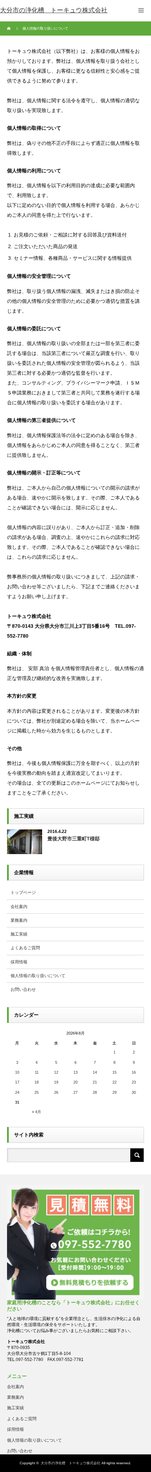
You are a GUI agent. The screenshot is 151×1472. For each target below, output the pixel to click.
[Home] (9, 28)
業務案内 (19, 920)
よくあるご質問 (25, 947)
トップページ (23, 892)
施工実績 (19, 934)
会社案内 (19, 906)
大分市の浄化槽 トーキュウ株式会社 (70, 1463)
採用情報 (19, 961)
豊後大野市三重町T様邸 (73, 838)
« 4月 (36, 1112)
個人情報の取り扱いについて (38, 975)
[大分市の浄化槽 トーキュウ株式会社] (53, 10)
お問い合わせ (23, 989)
